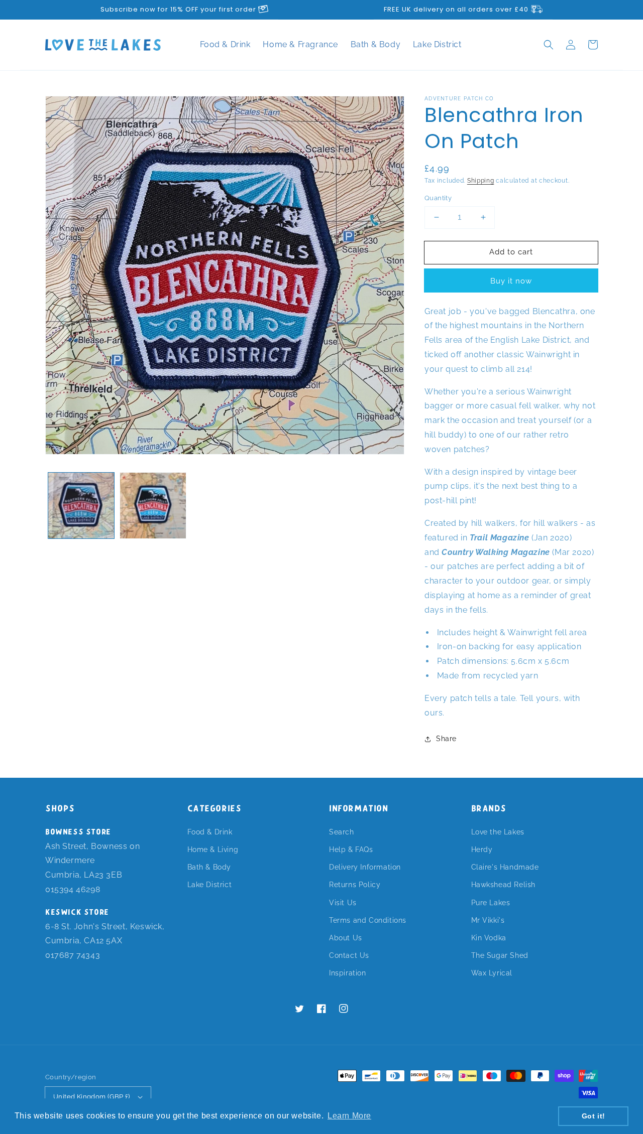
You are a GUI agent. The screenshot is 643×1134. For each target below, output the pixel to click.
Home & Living (213, 849)
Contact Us (349, 955)
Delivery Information (365, 867)
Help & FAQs (351, 849)
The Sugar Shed (499, 955)
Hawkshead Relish (503, 885)
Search (341, 832)
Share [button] (446, 739)
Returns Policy (354, 885)
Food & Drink (226, 44)
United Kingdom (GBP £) (91, 1096)
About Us (345, 938)
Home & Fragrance (301, 44)
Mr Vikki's (488, 920)
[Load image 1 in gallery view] (81, 505)
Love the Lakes (497, 832)
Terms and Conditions (367, 920)
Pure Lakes (490, 903)
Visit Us (343, 903)
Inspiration (347, 973)
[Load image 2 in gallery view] (153, 505)
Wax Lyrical (492, 973)
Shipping (480, 180)
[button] (549, 45)
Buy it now (511, 281)
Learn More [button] (349, 1115)
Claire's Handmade (505, 867)
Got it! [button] (593, 1116)
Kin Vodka (488, 938)
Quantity (438, 198)
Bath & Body (377, 44)
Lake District (437, 44)
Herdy (482, 849)
